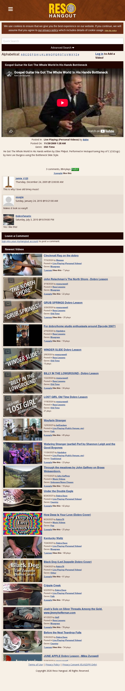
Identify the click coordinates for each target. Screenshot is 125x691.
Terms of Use (35, 664)
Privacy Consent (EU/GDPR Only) (79, 664)
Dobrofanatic (23, 216)
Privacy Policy (52, 664)
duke (86, 139)
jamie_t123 (22, 178)
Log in (99, 54)
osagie (20, 197)
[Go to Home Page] (62, 10)
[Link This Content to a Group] (75, 169)
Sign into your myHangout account (20, 241)
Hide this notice (111, 30)
